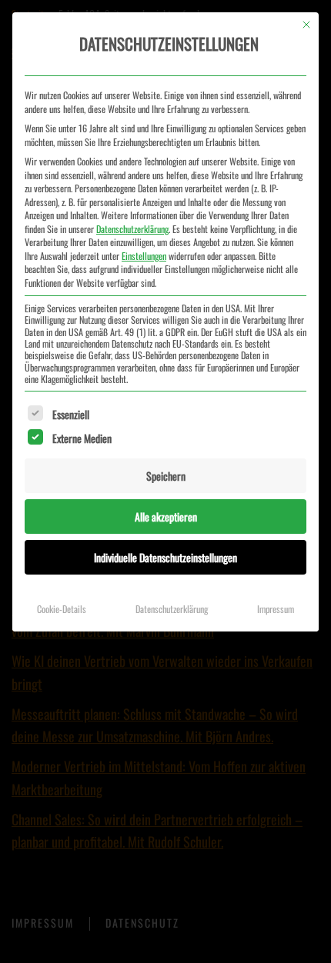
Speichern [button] (166, 476)
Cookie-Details (61, 608)
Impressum (275, 608)
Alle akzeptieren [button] (166, 516)
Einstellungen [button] (144, 255)
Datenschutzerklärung (132, 229)
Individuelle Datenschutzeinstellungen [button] (165, 557)
